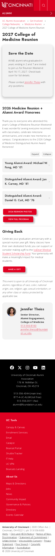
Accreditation (23, 547)
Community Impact (16, 499)
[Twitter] (20, 368)
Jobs (8, 488)
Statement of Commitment (33, 537)
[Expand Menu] (51, 13)
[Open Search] (43, 5)
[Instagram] (27, 368)
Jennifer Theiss (32, 82)
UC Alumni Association (13, 20)
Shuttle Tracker (14, 453)
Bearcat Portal (13, 448)
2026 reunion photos (20, 211)
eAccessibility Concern (30, 540)
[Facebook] (12, 368)
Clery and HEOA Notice (22, 533)
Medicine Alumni (33, 24)
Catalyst (10, 442)
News (9, 493)
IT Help (9, 458)
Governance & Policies (18, 504)
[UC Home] (17, 5)
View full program (18, 219)
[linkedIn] (43, 368)
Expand (35, 154)
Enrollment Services (17, 432)
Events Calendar (15, 514)
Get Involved (36, 20)
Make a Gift (14, 269)
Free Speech (22, 544)
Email (9, 437)
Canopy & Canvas (15, 427)
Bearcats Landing (15, 469)
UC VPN (10, 463)
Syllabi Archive (9, 540)
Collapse (47, 154)
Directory (11, 509)
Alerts (5, 533)
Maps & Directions (16, 483)
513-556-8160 (29, 325)
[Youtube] (35, 368)
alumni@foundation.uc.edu (27, 404)
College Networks (11, 24)
